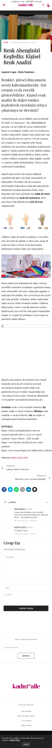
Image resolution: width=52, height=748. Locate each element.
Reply (46, 509)
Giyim (5, 42)
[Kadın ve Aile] (25, 5)
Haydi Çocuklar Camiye (26, 716)
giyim (25, 458)
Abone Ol (26, 656)
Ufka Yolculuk (26, 711)
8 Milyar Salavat (26, 725)
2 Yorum (12, 502)
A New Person (26, 721)
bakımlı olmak (16, 458)
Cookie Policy (14, 740)
